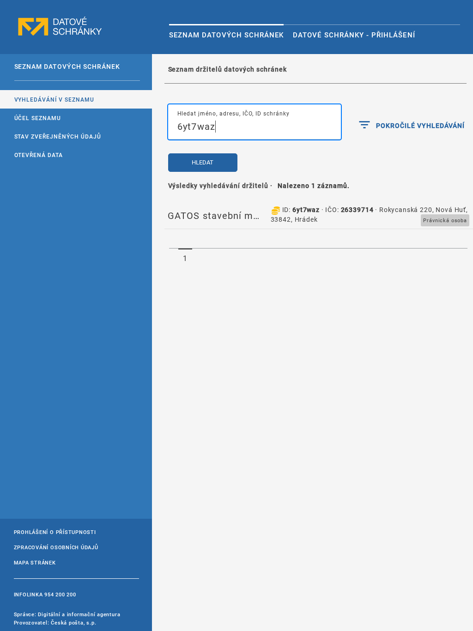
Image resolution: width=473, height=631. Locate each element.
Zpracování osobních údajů (56, 547)
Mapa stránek (35, 562)
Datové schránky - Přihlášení (354, 34)
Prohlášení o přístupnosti (55, 531)
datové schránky (60, 26)
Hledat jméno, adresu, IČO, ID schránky (233, 112)
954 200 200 (60, 594)
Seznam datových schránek (226, 34)
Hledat (202, 162)
